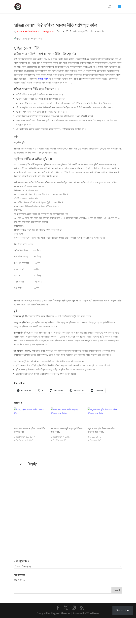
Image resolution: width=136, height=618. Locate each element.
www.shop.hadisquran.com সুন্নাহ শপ (35, 31)
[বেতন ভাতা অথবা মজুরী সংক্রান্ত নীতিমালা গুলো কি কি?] (67, 417)
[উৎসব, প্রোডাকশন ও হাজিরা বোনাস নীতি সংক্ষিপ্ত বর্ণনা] (30, 417)
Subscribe (122, 610)
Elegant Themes (60, 613)
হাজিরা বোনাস (43, 78)
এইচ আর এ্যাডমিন (80, 31)
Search (117, 590)
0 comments (97, 31)
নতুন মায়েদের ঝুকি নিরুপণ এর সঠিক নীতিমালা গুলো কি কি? (101, 430)
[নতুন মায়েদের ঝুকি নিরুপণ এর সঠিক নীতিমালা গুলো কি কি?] (104, 417)
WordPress (92, 613)
